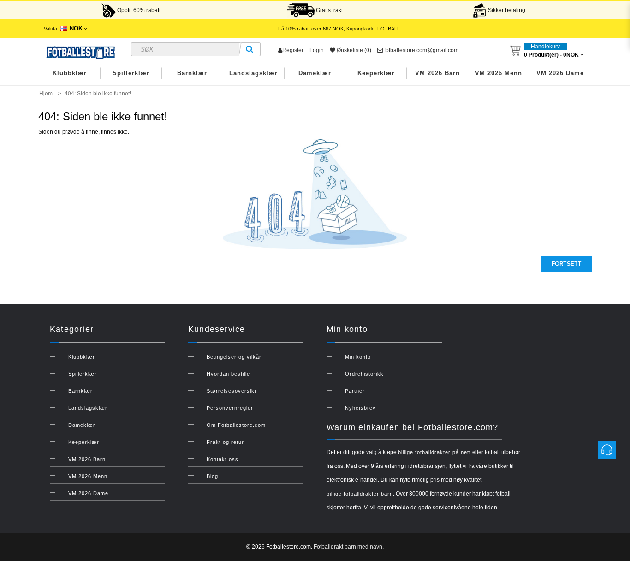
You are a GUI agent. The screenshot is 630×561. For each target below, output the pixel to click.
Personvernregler (230, 408)
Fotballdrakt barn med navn (348, 546)
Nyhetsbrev (360, 408)
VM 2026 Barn (437, 73)
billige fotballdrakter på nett (434, 452)
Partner (355, 391)
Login (316, 50)
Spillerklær (131, 73)
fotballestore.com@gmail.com (420, 50)
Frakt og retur (225, 442)
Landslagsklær (253, 73)
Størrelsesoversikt (231, 391)
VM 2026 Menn (498, 73)
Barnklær (192, 73)
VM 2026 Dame (560, 73)
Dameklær (314, 73)
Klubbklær (70, 73)
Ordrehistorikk (364, 374)
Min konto (358, 357)
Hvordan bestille (228, 374)
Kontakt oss (222, 459)
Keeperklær (376, 73)
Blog (212, 476)
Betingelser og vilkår (234, 357)
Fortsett (567, 263)
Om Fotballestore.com (236, 425)
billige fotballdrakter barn (360, 493)
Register (292, 50)
